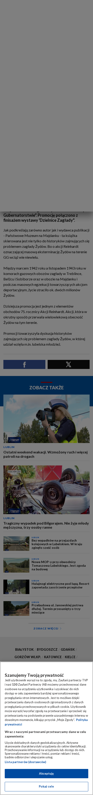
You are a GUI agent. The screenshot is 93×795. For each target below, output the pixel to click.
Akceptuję (46, 773)
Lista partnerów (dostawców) (25, 762)
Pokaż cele (46, 786)
